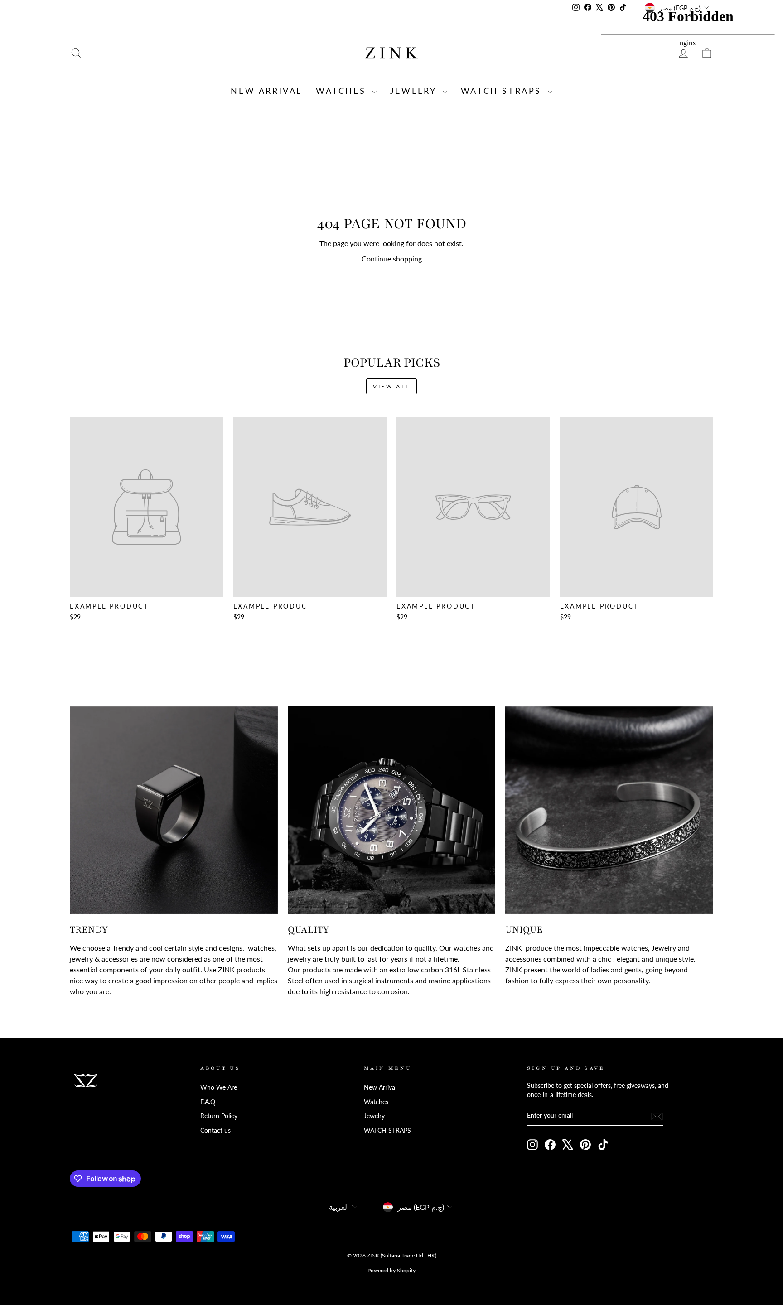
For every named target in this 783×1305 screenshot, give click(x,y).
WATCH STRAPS (503, 91)
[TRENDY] (174, 810)
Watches (343, 91)
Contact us (215, 1130)
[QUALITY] (392, 810)
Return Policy (218, 1116)
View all (391, 386)
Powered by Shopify (391, 1270)
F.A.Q (207, 1102)
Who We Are (218, 1087)
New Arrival (266, 91)
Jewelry (415, 91)
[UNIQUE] (609, 810)
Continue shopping (392, 258)
